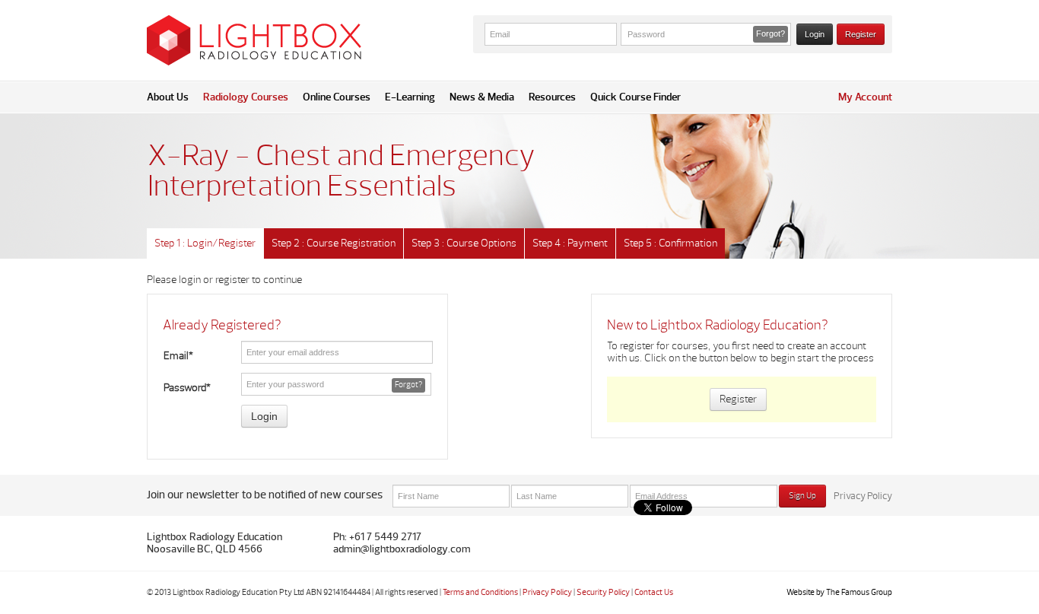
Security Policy (603, 592)
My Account (865, 97)
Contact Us (653, 592)
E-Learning (410, 97)
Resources (552, 97)
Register (860, 34)
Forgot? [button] (770, 33)
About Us (168, 97)
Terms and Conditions (480, 592)
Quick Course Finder (635, 97)
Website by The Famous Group (839, 592)
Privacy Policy (863, 496)
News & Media (482, 97)
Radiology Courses (245, 97)
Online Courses (336, 97)
